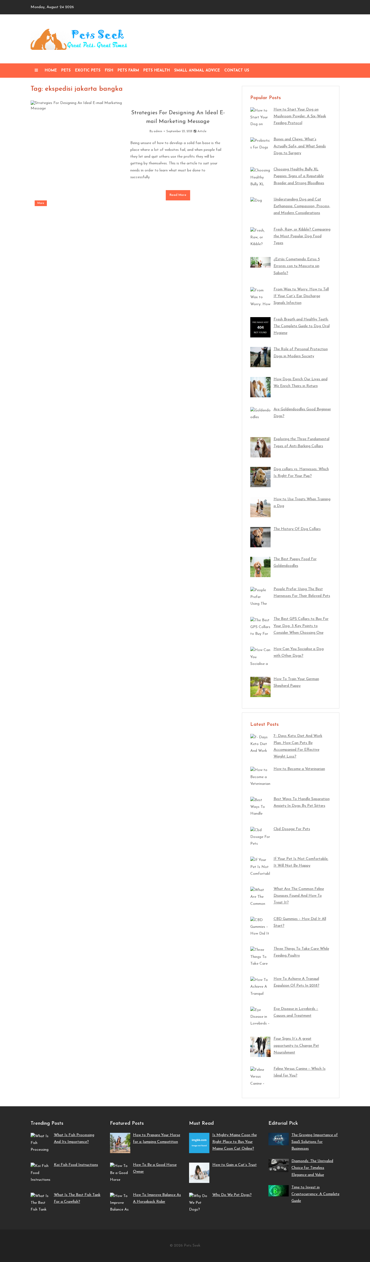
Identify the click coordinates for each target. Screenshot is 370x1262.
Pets (66, 71)
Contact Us (236, 71)
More (40, 203)
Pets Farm (128, 71)
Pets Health (156, 71)
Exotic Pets (87, 71)
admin (158, 131)
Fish (109, 71)
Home (51, 71)
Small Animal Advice (197, 71)
